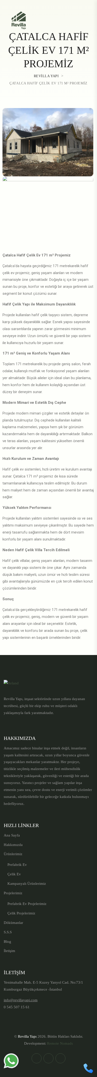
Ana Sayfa (12, 835)
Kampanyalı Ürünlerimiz (26, 884)
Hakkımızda (13, 845)
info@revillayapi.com (21, 1000)
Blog (7, 942)
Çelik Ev (14, 874)
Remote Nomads (60, 1043)
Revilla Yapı (27, 1036)
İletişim (9, 951)
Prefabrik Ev (17, 865)
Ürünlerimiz (13, 854)
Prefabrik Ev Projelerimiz (27, 904)
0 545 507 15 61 (17, 1007)
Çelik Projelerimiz (21, 913)
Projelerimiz (13, 893)
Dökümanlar (13, 923)
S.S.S (8, 932)
